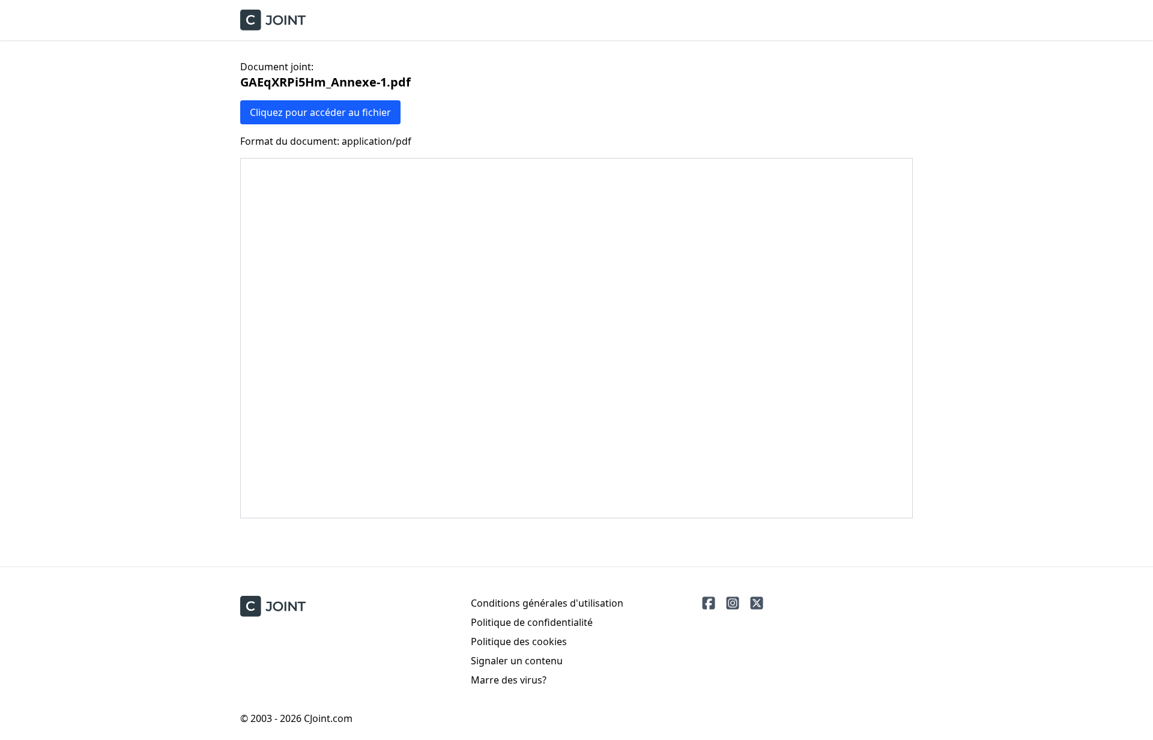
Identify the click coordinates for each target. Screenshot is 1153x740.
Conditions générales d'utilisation (547, 603)
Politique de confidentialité (532, 622)
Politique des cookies (519, 641)
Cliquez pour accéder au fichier (320, 112)
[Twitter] (756, 603)
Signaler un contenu (517, 660)
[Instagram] (732, 603)
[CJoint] (273, 606)
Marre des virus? (508, 680)
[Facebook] (708, 603)
